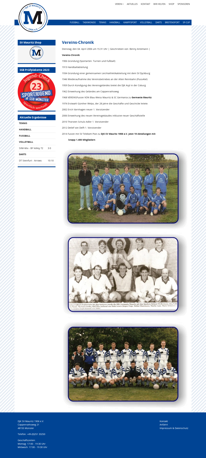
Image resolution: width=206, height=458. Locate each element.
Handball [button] (114, 22)
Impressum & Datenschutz (174, 428)
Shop (171, 4)
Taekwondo (89, 22)
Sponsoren (184, 4)
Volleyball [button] (146, 22)
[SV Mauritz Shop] (37, 54)
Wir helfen (159, 4)
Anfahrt (164, 424)
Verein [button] (120, 3)
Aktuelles (132, 4)
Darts (158, 22)
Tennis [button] (102, 22)
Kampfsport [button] (130, 22)
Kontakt (145, 4)
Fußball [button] (75, 22)
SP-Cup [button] (186, 22)
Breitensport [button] (172, 22)
